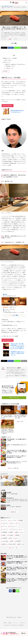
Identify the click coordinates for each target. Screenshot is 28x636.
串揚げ (4, 535)
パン (21, 529)
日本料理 (18, 541)
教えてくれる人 (8, 60)
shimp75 (10, 261)
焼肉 (17, 532)
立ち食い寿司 (12, 544)
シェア (10, 47)
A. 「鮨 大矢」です (9, 68)
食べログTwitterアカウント (14, 590)
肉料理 (17, 535)
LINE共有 (17, 47)
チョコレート (13, 526)
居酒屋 (21, 520)
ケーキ (19, 523)
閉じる (1, 633)
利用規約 (9, 622)
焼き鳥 (4, 544)
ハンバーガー (13, 520)
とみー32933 (7, 212)
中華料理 (4, 532)
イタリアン (5, 523)
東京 (10, 39)
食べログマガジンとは (11, 617)
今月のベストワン (7, 62)
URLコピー (25, 47)
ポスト (4, 47)
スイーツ (4, 526)
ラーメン (4, 520)
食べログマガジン (14, 2)
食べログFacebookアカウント (10, 590)
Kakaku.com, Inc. (8, 625)
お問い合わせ (22, 622)
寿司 (16, 39)
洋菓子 (11, 532)
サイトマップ (15, 622)
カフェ (12, 523)
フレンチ (23, 532)
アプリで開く (11, 315)
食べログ (19, 617)
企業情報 (4, 622)
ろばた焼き (5, 541)
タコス (16, 538)
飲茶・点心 (21, 544)
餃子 (11, 538)
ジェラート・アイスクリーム (10, 529)
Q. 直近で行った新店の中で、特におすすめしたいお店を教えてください (15, 65)
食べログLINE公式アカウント (17, 590)
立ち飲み (10, 535)
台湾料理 (4, 538)
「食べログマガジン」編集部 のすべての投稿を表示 (16, 376)
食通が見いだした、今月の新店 (10, 58)
